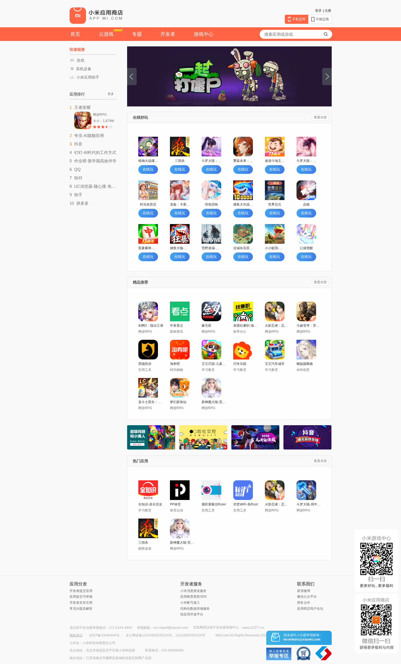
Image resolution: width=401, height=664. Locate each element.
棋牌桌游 (144, 548)
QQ (77, 169)
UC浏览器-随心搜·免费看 (95, 186)
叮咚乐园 (239, 364)
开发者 (167, 34)
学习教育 (208, 370)
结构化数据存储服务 (195, 609)
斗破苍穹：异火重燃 (309, 325)
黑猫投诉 (144, 364)
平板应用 (320, 19)
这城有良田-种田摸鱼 (243, 248)
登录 (318, 11)
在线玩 (148, 169)
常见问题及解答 (81, 609)
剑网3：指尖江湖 (150, 325)
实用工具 (144, 370)
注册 (328, 11)
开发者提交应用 (81, 591)
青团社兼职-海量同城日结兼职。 (246, 325)
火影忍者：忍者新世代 (277, 325)
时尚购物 (176, 370)
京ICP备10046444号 (104, 635)
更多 (110, 94)
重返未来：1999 (243, 161)
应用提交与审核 (81, 597)
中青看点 (176, 325)
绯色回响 (211, 204)
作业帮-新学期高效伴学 (95, 161)
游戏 (80, 60)
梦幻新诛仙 (178, 402)
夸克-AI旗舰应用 (89, 135)
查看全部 (320, 117)
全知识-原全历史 (150, 504)
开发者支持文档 (81, 603)
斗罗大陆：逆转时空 (306, 161)
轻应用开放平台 (191, 614)
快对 (78, 177)
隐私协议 (76, 635)
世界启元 (274, 204)
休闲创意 (303, 370)
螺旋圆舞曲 (305, 364)
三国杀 (180, 161)
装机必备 (83, 69)
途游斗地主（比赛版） (275, 161)
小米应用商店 (96, 15)
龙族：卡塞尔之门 (180, 204)
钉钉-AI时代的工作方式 (95, 152)
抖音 (78, 144)
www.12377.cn (253, 628)
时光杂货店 (148, 204)
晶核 (306, 204)
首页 (75, 34)
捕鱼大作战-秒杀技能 (243, 204)
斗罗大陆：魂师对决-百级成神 (211, 161)
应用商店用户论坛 (310, 609)
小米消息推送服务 (193, 591)
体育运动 (176, 510)
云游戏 (111, 32)
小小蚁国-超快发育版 (275, 248)
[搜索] (326, 34)
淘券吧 (175, 364)
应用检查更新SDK (193, 597)
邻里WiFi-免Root (245, 504)
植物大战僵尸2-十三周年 (148, 161)
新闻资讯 (176, 332)
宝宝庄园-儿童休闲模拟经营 (214, 364)
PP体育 (175, 504)
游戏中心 (203, 34)
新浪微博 (303, 591)
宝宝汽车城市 (275, 364)
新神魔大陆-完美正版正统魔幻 (214, 402)
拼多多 (82, 203)
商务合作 (303, 603)
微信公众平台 (307, 597)
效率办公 (239, 332)
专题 (137, 34)
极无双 (206, 325)
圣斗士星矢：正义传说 (151, 402)
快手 (78, 194)
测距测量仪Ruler (214, 504)
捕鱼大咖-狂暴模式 (180, 248)
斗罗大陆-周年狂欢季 (309, 504)
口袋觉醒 (306, 248)
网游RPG (145, 332)
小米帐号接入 (190, 603)
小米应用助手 (87, 77)
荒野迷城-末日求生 (211, 248)
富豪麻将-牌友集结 (148, 248)
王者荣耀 (82, 107)
